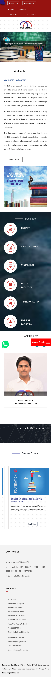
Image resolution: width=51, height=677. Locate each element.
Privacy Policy (26, 665)
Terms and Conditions (10, 665)
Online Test (14, 3)
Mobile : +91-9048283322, (18, 9)
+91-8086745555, (14, 14)
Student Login (30, 3)
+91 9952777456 (30, 14)
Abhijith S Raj (25, 394)
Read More (32, 524)
